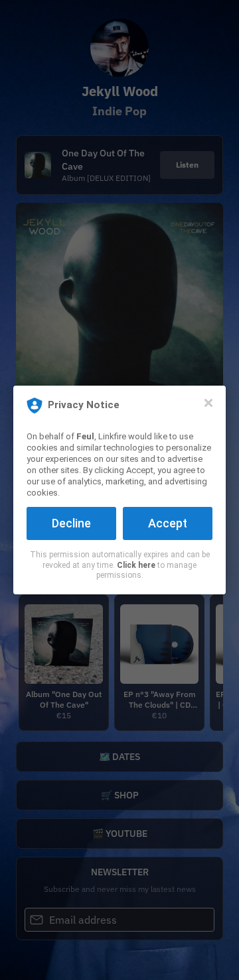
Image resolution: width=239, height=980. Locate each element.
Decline (71, 523)
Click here (136, 565)
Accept (167, 523)
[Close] (208, 402)
